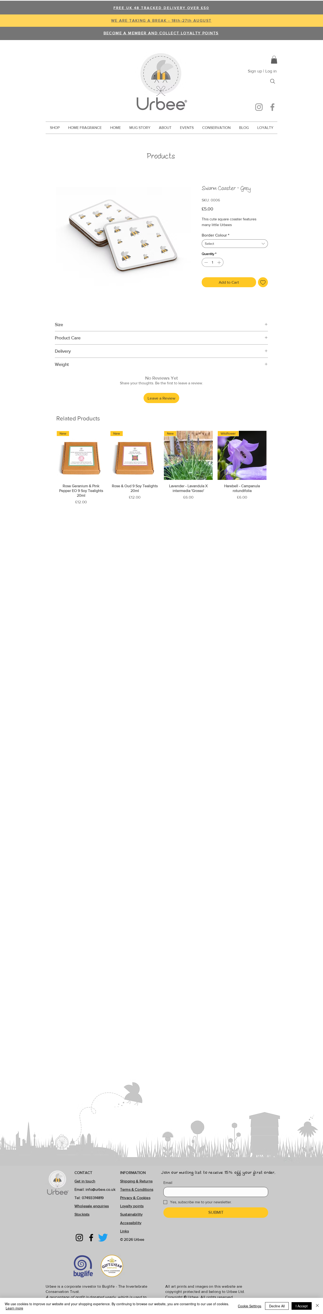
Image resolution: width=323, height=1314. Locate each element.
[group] (161, 468)
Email (167, 1183)
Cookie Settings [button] (249, 1306)
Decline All (277, 1306)
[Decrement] (205, 262)
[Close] (317, 1306)
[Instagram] (259, 107)
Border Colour (215, 235)
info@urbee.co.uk (100, 1189)
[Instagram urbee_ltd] (79, 1237)
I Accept (302, 1306)
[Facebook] (272, 107)
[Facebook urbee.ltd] (91, 1237)
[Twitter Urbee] (103, 1237)
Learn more (14, 1308)
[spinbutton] (212, 262)
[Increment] (219, 262)
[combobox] (235, 243)
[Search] (273, 81)
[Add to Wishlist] (263, 282)
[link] (274, 60)
